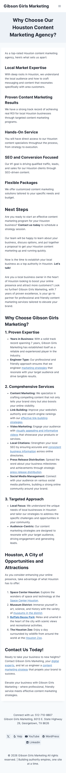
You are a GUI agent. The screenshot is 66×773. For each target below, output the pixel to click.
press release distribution (25, 472)
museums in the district (27, 613)
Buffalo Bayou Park (22, 617)
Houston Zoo (34, 637)
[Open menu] (59, 6)
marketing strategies (34, 367)
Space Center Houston (24, 600)
